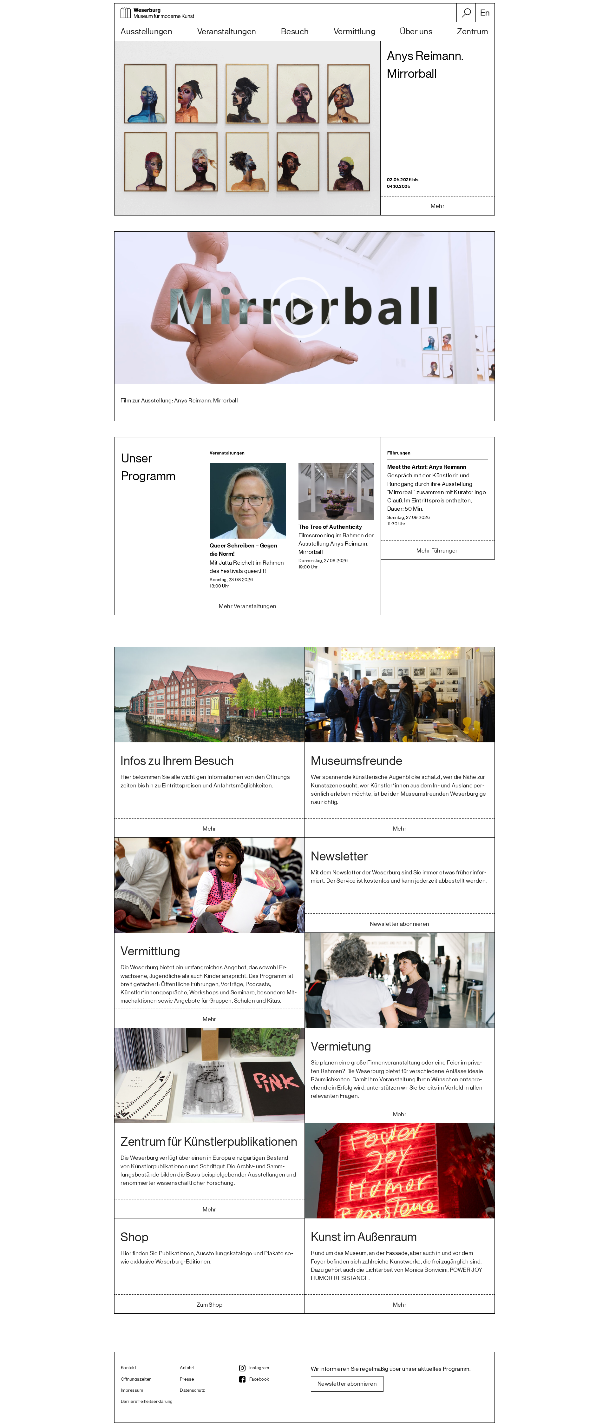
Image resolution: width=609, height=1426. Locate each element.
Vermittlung (354, 32)
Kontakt (128, 1368)
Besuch (295, 32)
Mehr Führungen (437, 551)
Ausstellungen (146, 32)
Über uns (416, 32)
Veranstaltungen (226, 32)
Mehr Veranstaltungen (248, 606)
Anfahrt (187, 1368)
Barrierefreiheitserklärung (147, 1401)
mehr (437, 206)
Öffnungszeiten (136, 1379)
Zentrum (472, 32)
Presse (187, 1379)
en (485, 13)
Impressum (132, 1390)
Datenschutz (192, 1390)
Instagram (259, 1368)
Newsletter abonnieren (347, 1384)
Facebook (259, 1379)
